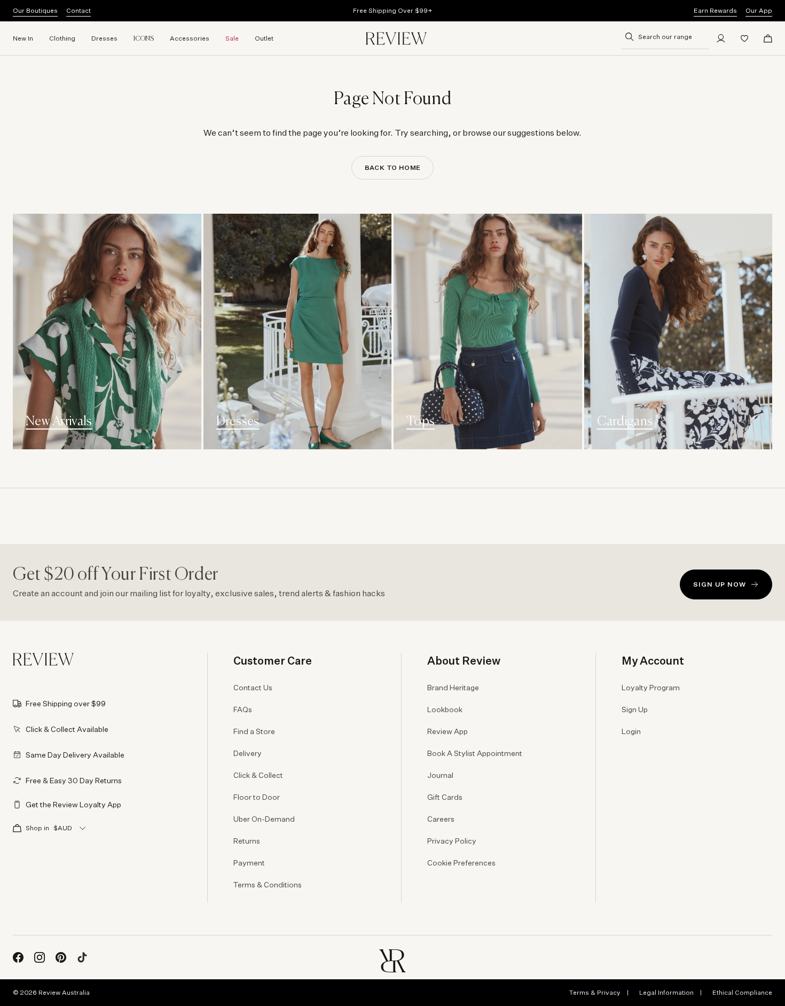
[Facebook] (18, 957)
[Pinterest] (61, 957)
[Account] (721, 38)
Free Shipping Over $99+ (393, 10)
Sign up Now (719, 584)
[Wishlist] (744, 38)
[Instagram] (39, 957)
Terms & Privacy (595, 992)
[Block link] (107, 331)
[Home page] (396, 38)
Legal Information (666, 992)
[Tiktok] (82, 957)
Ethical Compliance (742, 992)
